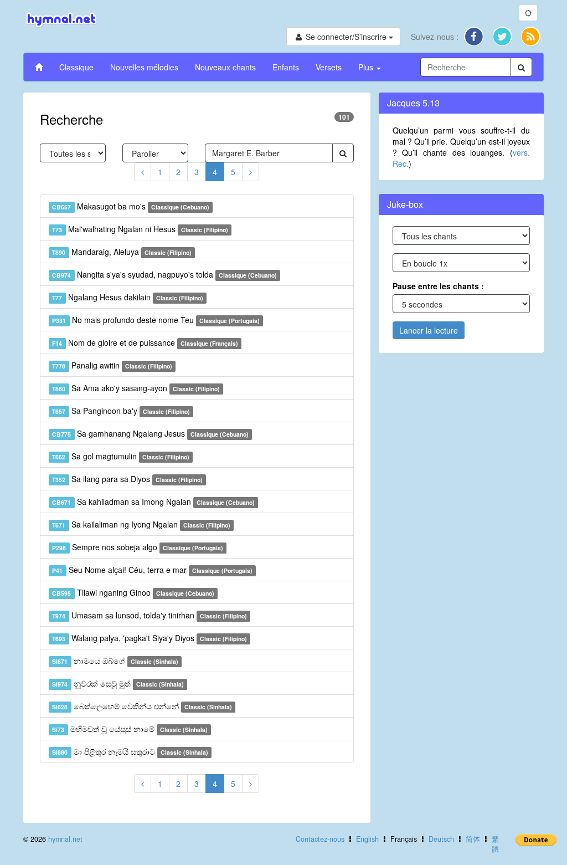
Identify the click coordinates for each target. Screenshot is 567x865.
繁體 (495, 844)
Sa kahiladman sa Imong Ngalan (153, 501)
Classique (76, 67)
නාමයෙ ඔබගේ (115, 660)
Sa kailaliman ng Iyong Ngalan (141, 524)
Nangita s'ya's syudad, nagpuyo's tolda (164, 274)
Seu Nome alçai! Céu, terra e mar (152, 569)
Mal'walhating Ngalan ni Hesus (140, 228)
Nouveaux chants (225, 67)
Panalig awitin (112, 365)
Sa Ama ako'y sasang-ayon (136, 387)
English (367, 839)
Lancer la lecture (428, 330)
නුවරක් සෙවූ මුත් (118, 683)
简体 (473, 839)
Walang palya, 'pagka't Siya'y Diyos (149, 637)
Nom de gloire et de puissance (145, 342)
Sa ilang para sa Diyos (127, 478)
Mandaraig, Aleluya (122, 251)
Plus (366, 67)
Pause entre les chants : (438, 285)
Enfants (285, 67)
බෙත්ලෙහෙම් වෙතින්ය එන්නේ (142, 706)
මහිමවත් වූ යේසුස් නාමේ (130, 728)
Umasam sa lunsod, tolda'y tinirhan (149, 615)
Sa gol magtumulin (120, 456)
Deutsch (441, 839)
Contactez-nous (320, 839)
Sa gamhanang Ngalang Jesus (150, 433)
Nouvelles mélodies (144, 67)
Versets (329, 67)
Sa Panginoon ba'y (121, 410)
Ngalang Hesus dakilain (127, 297)
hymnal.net (65, 839)
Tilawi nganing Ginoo (133, 592)
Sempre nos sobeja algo (137, 546)
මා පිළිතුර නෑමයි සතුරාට (130, 751)
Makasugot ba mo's (130, 206)
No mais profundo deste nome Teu (156, 319)
